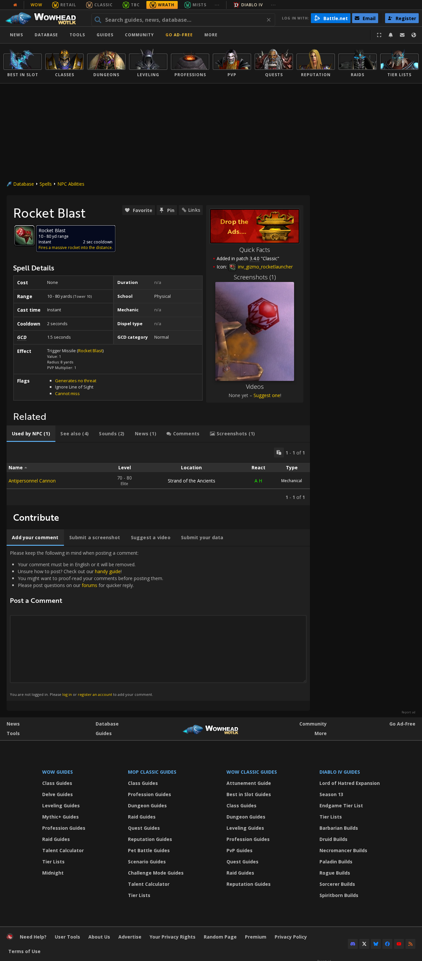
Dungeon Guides (147, 805)
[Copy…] (279, 452)
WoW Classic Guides (251, 772)
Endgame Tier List (341, 805)
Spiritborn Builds (338, 895)
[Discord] (353, 944)
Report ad (408, 712)
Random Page (220, 937)
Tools (13, 733)
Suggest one (267, 395)
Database (46, 35)
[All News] (15, 5)
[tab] (31, 433)
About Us (99, 937)
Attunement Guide (248, 783)
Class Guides (57, 783)
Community (139, 35)
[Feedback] (402, 35)
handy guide (108, 571)
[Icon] (24, 235)
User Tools (67, 937)
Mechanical (291, 480)
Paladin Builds (335, 861)
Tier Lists (53, 861)
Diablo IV (252, 5)
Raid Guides (56, 839)
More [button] (211, 35)
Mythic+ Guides (60, 817)
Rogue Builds (334, 873)
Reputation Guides (150, 839)
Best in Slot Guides (248, 794)
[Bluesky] (376, 944)
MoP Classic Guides (152, 772)
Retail (68, 5)
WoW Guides (57, 772)
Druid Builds (333, 839)
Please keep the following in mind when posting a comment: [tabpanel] (86, 623)
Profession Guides (63, 828)
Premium (255, 937)
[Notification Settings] (391, 35)
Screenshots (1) (255, 277)
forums (89, 585)
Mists (199, 5)
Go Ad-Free (179, 35)
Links (194, 210)
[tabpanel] (158, 474)
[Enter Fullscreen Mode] (379, 35)
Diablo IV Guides (339, 772)
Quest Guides (144, 828)
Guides (105, 35)
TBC (135, 5)
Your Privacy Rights (173, 937)
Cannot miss (67, 393)
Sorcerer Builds (337, 884)
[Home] (44, 18)
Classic (103, 5)
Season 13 (331, 794)
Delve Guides (57, 794)
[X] (364, 944)
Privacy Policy (291, 937)
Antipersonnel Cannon (32, 481)
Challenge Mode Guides (156, 873)
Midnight (53, 873)
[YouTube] (399, 944)
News (16, 35)
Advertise (129, 937)
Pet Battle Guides (149, 850)
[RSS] (410, 944)
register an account (95, 694)
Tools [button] (77, 35)
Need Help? (33, 937)
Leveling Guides (61, 805)
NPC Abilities (70, 184)
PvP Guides (239, 850)
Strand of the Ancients (191, 481)
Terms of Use (24, 951)
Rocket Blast (90, 351)
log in (67, 694)
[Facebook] (387, 944)
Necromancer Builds (343, 850)
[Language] (414, 35)
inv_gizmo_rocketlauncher (265, 267)
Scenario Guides (147, 861)
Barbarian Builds (338, 828)
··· (217, 5)
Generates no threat (75, 381)
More (321, 733)
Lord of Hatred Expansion (349, 783)
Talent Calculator (63, 850)
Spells (46, 184)
